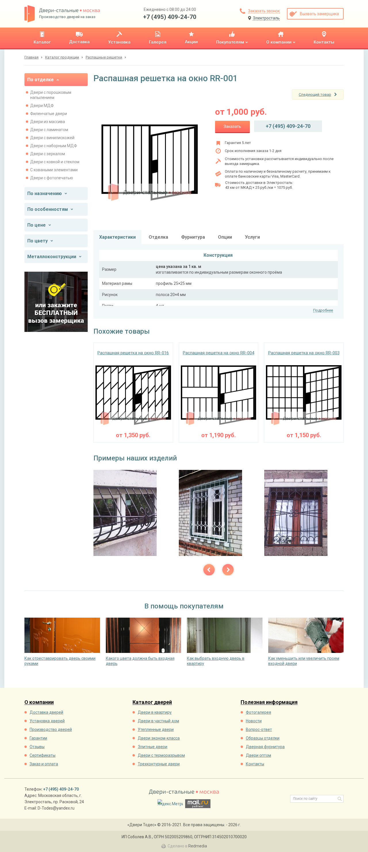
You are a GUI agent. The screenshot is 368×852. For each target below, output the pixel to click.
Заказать (232, 126)
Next (228, 569)
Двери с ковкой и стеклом (54, 161)
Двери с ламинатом (49, 129)
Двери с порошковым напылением (50, 95)
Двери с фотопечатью (51, 178)
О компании (39, 702)
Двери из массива (47, 121)
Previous (209, 569)
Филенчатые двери (48, 113)
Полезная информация (269, 702)
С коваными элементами (54, 170)
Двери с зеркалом (47, 153)
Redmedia (197, 846)
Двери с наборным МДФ (53, 145)
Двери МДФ (42, 105)
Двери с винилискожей (52, 137)
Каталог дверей (152, 702)
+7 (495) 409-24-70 (169, 16)
